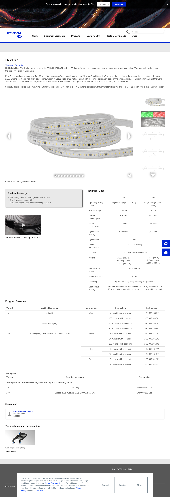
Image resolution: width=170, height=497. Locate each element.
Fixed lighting (19, 65)
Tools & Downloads (116, 36)
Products (75, 36)
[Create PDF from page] (166, 252)
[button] (23, 225)
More (139, 485)
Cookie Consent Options (54, 483)
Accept (105, 485)
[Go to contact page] (166, 243)
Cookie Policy (39, 490)
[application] (23, 225)
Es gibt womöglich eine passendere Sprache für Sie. (70, 4)
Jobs (134, 36)
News (35, 36)
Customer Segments (54, 36)
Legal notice (10, 486)
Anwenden (118, 4)
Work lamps (9, 65)
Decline (122, 485)
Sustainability (93, 36)
